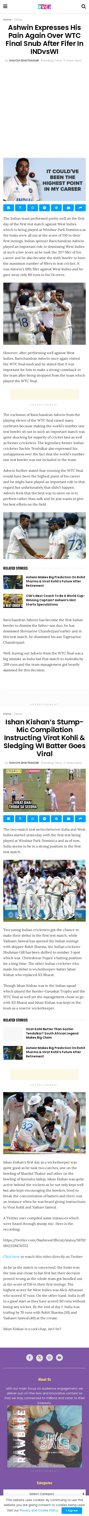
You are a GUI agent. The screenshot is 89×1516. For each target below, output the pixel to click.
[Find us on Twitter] (39, 1358)
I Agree (72, 1510)
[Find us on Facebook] (29, 1357)
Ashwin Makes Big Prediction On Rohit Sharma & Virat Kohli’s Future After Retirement (55, 581)
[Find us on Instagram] (49, 1357)
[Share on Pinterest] (56, 207)
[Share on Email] (68, 207)
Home (7, 19)
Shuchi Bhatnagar (24, 60)
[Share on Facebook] (8, 207)
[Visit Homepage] (44, 6)
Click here (11, 1256)
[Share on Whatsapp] (32, 207)
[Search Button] (83, 6)
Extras (18, 19)
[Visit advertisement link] (44, 1436)
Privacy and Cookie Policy (39, 1510)
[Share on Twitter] (20, 207)
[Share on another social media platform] (80, 207)
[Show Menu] (5, 6)
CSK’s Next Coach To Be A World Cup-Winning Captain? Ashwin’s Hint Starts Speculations (55, 600)
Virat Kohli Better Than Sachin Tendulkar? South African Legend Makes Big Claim (52, 1033)
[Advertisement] (44, 110)
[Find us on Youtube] (59, 1357)
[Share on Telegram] (44, 207)
